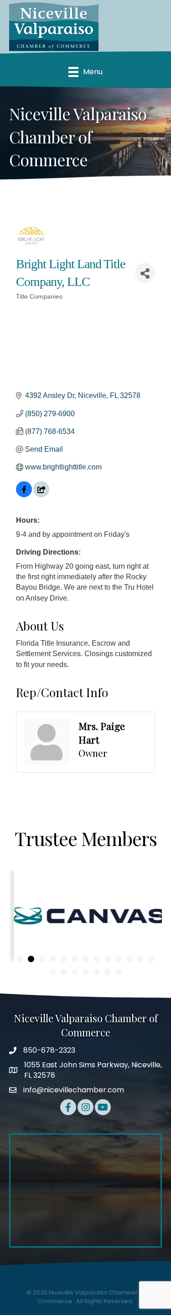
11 (129, 959)
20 (118, 971)
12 (140, 959)
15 (64, 971)
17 (86, 971)
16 (75, 971)
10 (118, 959)
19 (107, 971)
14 (53, 971)
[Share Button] (145, 273)
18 (96, 971)
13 (151, 959)
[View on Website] (41, 495)
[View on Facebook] (24, 495)
